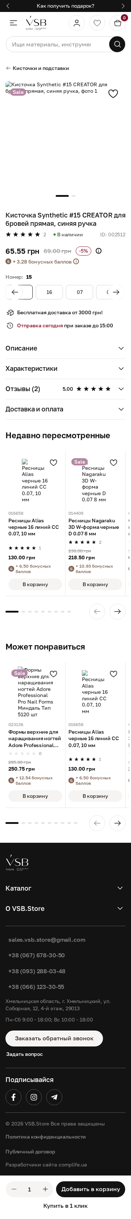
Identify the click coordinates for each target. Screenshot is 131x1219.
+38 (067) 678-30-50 (36, 955)
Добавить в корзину (90, 1189)
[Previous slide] (15, 292)
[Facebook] (13, 1097)
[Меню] (13, 23)
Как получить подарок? (65, 6)
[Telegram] (54, 1097)
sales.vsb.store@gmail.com (47, 939)
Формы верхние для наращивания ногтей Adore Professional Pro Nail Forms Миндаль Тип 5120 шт (34, 739)
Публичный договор (30, 1151)
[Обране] (97, 23)
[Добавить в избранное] (113, 93)
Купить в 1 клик (65, 1205)
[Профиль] (77, 23)
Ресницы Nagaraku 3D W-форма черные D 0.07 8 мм (93, 526)
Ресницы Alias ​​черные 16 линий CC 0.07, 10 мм (33, 526)
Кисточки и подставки (41, 68)
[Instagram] (34, 1097)
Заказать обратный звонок (54, 1038)
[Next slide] (116, 292)
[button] (65, 349)
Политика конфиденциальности (45, 1136)
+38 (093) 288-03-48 (37, 971)
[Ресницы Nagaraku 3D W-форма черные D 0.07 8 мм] (95, 480)
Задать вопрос (24, 1054)
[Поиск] (117, 44)
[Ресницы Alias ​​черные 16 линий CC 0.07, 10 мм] (35, 480)
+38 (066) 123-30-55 (36, 986)
